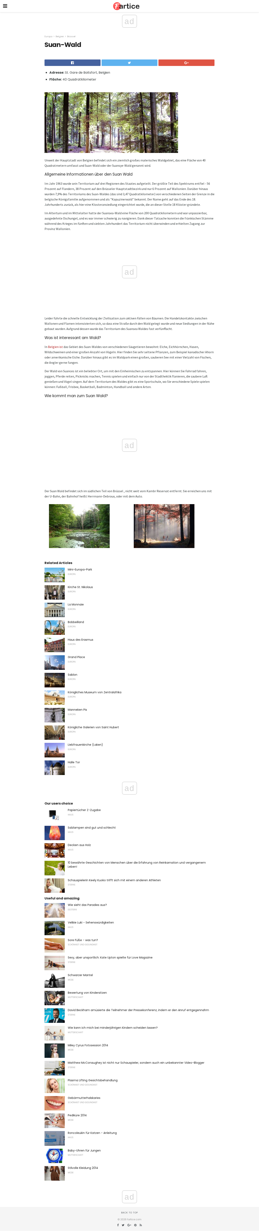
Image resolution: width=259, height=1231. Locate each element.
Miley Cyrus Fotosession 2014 (88, 1045)
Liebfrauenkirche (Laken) (85, 745)
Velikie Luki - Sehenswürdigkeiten (91, 922)
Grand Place (76, 657)
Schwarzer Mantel (80, 975)
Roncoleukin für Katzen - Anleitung (92, 1133)
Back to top (129, 1212)
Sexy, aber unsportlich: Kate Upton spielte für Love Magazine (110, 957)
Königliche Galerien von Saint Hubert (93, 727)
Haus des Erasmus (80, 640)
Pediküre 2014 (77, 1115)
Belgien (60, 36)
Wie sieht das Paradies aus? (87, 905)
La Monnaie (76, 604)
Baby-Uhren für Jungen (84, 1150)
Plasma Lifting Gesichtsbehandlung (93, 1080)
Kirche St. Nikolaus (80, 587)
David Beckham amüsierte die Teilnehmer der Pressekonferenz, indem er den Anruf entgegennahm (138, 1010)
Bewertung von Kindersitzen (87, 993)
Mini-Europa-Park (80, 569)
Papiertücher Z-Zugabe (84, 810)
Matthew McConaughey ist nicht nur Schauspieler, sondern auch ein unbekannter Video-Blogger (136, 1063)
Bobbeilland (76, 622)
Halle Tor (74, 762)
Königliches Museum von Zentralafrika (94, 692)
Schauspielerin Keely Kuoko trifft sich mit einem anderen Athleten (114, 880)
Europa (48, 36)
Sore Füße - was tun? (83, 940)
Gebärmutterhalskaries (84, 1098)
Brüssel (71, 36)
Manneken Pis (77, 710)
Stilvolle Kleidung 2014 (83, 1168)
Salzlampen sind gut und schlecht (92, 828)
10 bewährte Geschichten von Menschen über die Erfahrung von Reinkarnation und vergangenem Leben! (137, 865)
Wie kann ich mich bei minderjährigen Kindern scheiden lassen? (113, 1028)
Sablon (72, 675)
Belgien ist (55, 347)
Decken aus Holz (79, 845)
